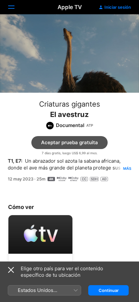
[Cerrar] (11, 270)
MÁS (127, 168)
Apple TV (70, 7)
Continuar (109, 290)
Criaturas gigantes (69, 104)
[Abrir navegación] (15, 7)
